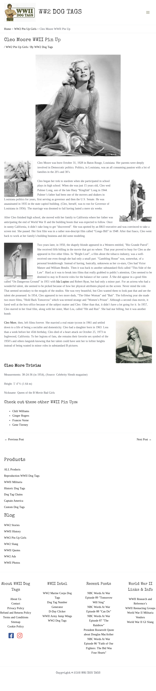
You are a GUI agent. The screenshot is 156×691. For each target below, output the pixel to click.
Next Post (144, 439)
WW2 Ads (10, 556)
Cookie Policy (16, 626)
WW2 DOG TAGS (60, 12)
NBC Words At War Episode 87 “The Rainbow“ (98, 621)
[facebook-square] (12, 636)
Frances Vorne (20, 420)
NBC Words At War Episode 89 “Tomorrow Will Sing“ (98, 598)
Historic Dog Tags (14, 488)
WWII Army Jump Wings (57, 616)
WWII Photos (12, 562)
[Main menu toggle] (148, 12)
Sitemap (15, 622)
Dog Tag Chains (13, 494)
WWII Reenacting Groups (140, 608)
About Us (15, 599)
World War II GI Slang (140, 622)
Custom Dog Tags (14, 507)
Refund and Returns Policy (15, 612)
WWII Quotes (12, 550)
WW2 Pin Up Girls (15, 537)
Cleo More (10, 322)
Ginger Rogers (20, 415)
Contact (15, 603)
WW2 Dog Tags (57, 620)
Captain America (13, 500)
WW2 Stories (12, 525)
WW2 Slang (11, 544)
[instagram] (20, 636)
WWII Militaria (13, 482)
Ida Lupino (62, 281)
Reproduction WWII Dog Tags (21, 475)
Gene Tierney (20, 424)
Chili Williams (20, 411)
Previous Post (14, 439)
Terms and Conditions (15, 617)
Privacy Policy (15, 608)
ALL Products (12, 469)
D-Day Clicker (57, 611)
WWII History (12, 531)
